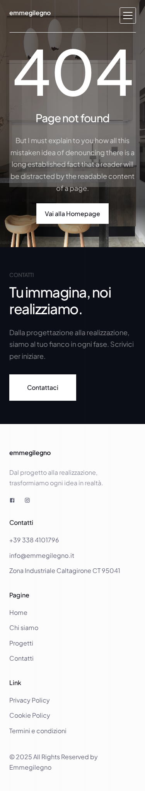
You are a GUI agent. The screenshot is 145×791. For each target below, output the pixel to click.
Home (19, 612)
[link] (42, 387)
